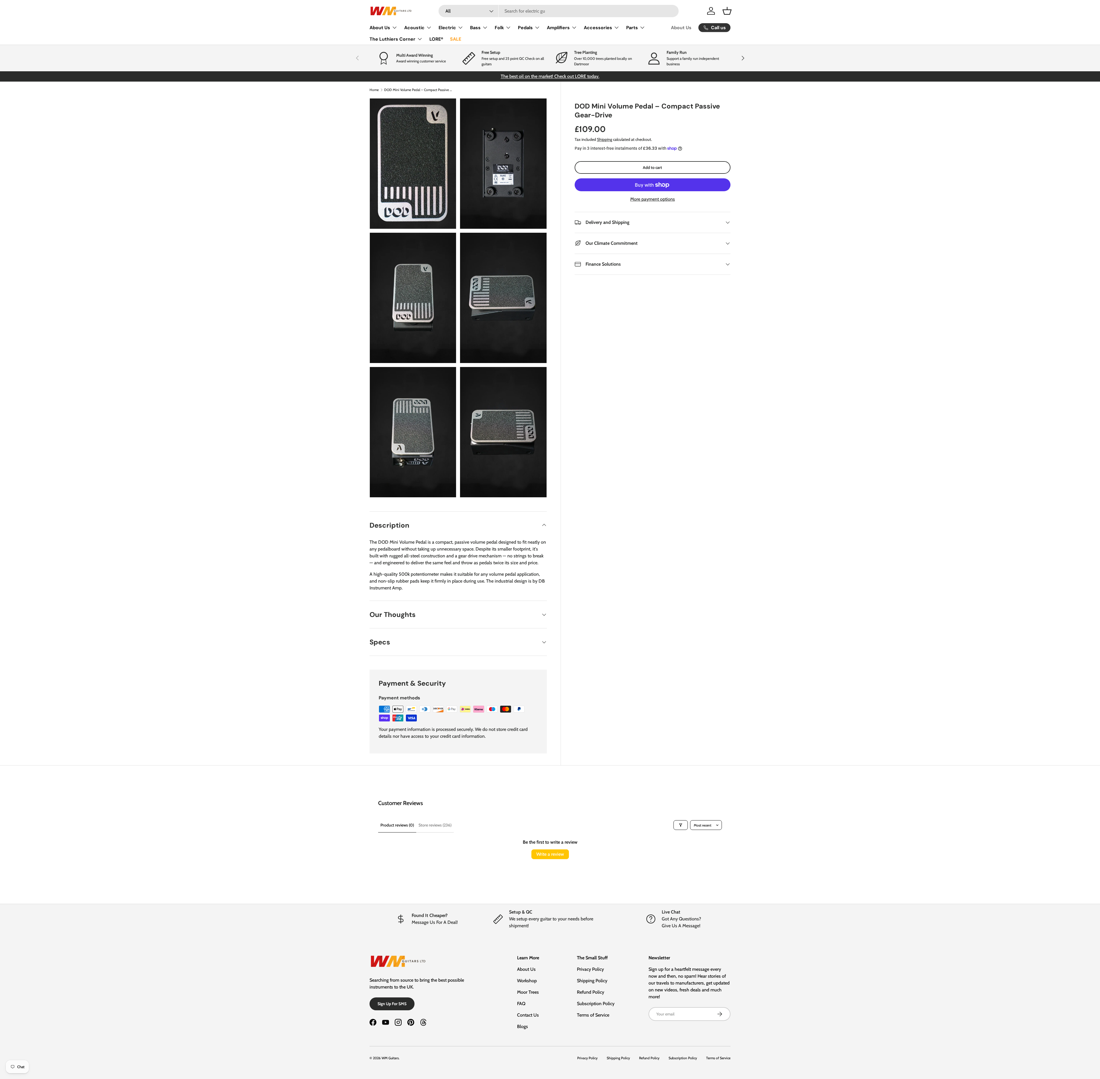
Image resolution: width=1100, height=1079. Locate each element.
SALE (455, 39)
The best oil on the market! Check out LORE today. (550, 76)
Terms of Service (593, 1015)
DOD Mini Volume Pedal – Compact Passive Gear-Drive (418, 90)
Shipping (604, 139)
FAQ (521, 1003)
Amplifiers (558, 28)
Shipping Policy (592, 980)
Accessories (598, 28)
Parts (632, 28)
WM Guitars (390, 1058)
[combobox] (559, 11)
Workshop (527, 980)
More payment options (652, 199)
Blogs (522, 1026)
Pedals (525, 28)
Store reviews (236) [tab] (435, 825)
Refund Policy (590, 992)
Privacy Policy (590, 969)
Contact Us (528, 1015)
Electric (447, 28)
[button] (727, 11)
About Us (380, 28)
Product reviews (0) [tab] (397, 825)
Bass (475, 28)
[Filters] (680, 825)
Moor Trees (528, 992)
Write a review (550, 854)
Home (374, 90)
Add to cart (652, 167)
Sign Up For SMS (392, 1003)
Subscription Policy (595, 1003)
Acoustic (414, 28)
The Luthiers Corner (392, 39)
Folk (499, 28)
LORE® (436, 39)
